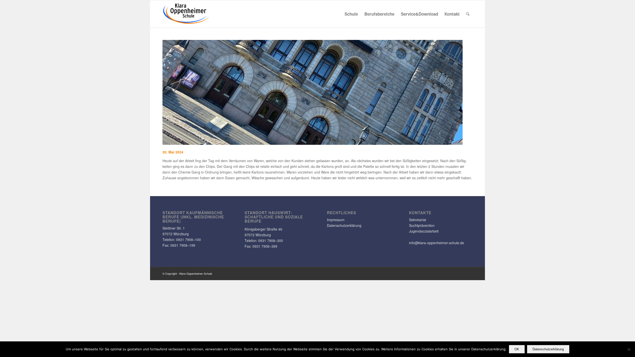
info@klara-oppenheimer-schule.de (436, 242)
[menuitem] (351, 14)
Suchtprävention (422, 225)
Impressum (336, 219)
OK (516, 349)
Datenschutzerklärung (344, 225)
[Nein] (628, 349)
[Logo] (186, 14)
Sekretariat (417, 219)
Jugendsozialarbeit (424, 231)
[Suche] (468, 14)
